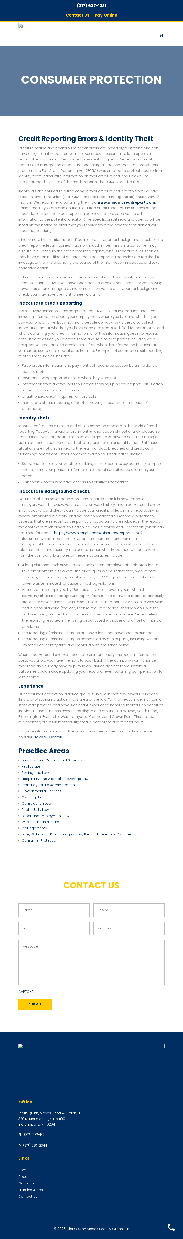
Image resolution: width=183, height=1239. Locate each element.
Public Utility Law (35, 809)
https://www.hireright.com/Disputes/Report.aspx (97, 532)
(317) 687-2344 (35, 1145)
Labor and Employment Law (45, 815)
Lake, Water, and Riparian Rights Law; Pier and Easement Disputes (77, 834)
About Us (26, 1176)
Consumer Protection (40, 840)
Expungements (34, 828)
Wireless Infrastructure (40, 822)
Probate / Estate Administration (48, 785)
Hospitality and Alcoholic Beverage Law (55, 778)
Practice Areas (30, 1189)
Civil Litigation (33, 797)
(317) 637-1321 (35, 1134)
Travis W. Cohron (47, 736)
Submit (35, 1004)
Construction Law (36, 803)
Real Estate (31, 766)
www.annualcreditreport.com (126, 202)
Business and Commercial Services (52, 760)
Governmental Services (41, 791)
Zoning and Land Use (40, 772)
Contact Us (78, 15)
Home (23, 1170)
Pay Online (106, 15)
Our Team (26, 1183)
